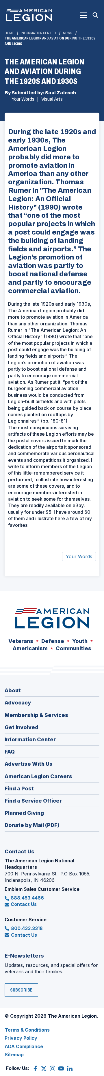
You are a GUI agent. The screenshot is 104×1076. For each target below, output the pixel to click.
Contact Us (24, 904)
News (67, 33)
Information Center (38, 33)
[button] (83, 15)
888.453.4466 (27, 898)
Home (9, 33)
